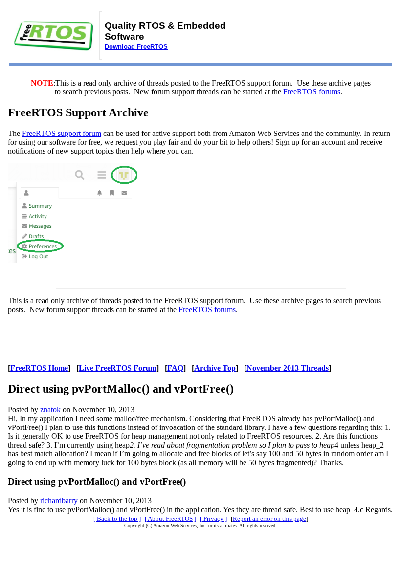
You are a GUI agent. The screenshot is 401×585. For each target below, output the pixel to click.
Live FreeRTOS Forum (117, 368)
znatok (50, 409)
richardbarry (59, 500)
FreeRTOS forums (311, 92)
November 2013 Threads (287, 368)
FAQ (175, 368)
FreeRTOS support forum (61, 133)
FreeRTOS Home (39, 368)
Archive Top (215, 368)
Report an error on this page (269, 518)
